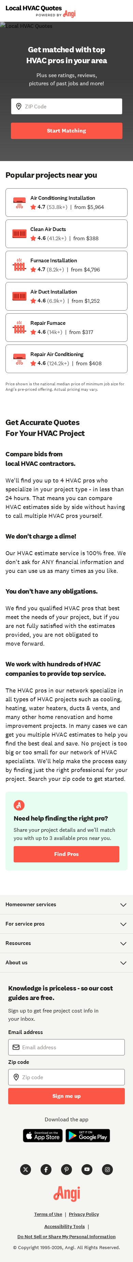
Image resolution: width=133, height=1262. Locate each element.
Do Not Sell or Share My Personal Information (66, 1236)
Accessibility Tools (64, 1226)
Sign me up (67, 1096)
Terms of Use (48, 1214)
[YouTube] (87, 1169)
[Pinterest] (66, 1169)
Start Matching (66, 130)
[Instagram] (107, 1169)
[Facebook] (46, 1169)
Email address (25, 1032)
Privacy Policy (84, 1214)
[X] (25, 1169)
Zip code (18, 1062)
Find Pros (66, 854)
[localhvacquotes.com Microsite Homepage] (40, 11)
